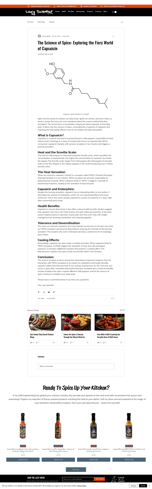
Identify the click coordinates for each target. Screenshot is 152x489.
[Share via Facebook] (39, 292)
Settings (133, 486)
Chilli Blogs (41, 22)
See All (122, 310)
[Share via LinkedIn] (49, 292)
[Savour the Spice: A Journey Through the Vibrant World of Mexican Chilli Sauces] (76, 322)
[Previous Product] (3, 426)
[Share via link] (54, 292)
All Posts (30, 22)
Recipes (51, 22)
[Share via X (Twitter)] (44, 292)
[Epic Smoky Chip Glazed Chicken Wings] (42, 322)
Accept (143, 486)
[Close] (149, 485)
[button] (122, 22)
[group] (76, 436)
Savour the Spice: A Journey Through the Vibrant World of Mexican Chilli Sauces (74, 335)
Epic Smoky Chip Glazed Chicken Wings (42, 335)
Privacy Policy (81, 486)
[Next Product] (148, 426)
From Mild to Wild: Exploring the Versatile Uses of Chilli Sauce (108, 335)
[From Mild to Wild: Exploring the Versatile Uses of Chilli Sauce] (109, 322)
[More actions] (113, 36)
